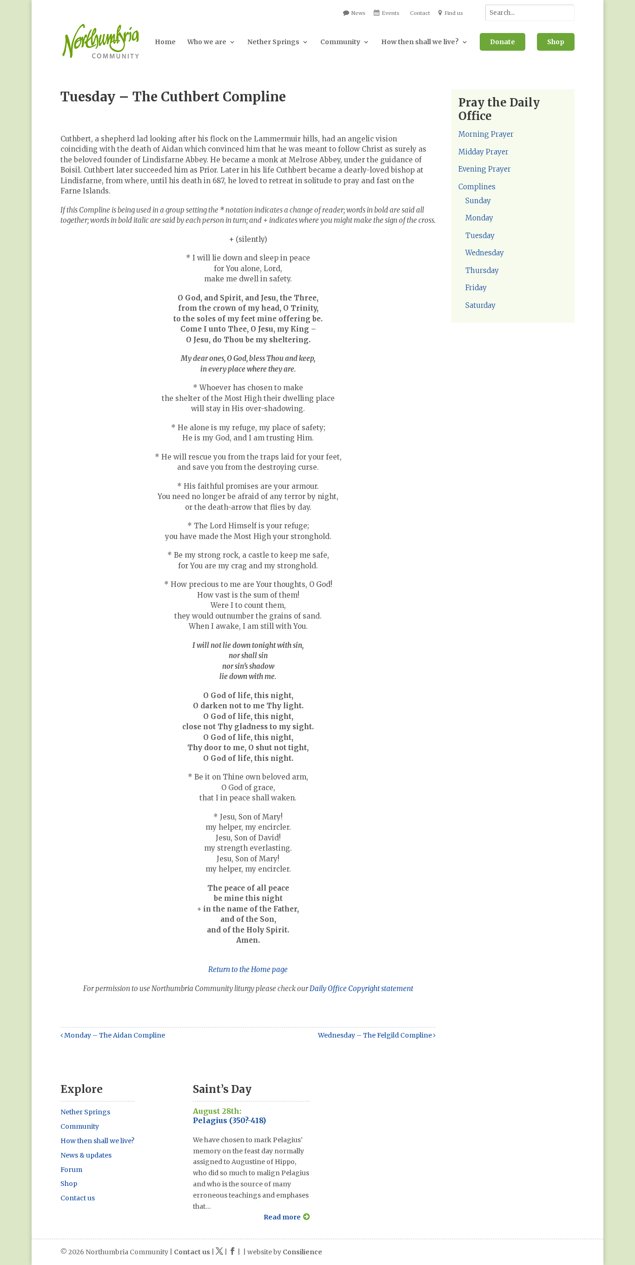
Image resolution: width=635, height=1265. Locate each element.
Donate (502, 42)
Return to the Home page (248, 969)
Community (340, 42)
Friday (476, 287)
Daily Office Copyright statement (361, 988)
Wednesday (484, 252)
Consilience (302, 1252)
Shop (555, 42)
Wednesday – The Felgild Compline (375, 1035)
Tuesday (480, 235)
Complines (477, 186)
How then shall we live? (420, 42)
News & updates (86, 1155)
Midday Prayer (483, 151)
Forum (71, 1169)
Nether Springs (273, 42)
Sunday (478, 200)
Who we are (206, 42)
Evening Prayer (484, 169)
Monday (479, 217)
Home (165, 42)
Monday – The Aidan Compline (114, 1035)
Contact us (77, 1198)
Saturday (480, 305)
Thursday (482, 270)
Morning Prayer (486, 134)
